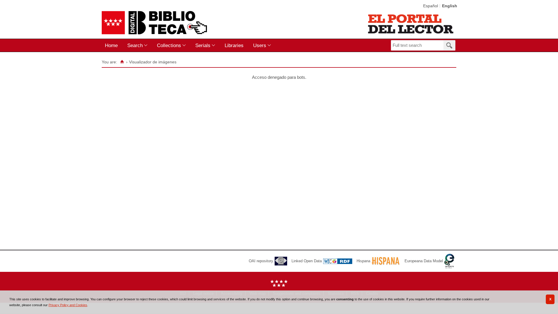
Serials (202, 45)
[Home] (121, 62)
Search (135, 45)
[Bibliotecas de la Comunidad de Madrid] (411, 23)
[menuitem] (113, 45)
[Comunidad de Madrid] (279, 285)
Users (259, 45)
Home (111, 45)
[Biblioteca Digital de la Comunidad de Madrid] (154, 22)
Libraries (234, 45)
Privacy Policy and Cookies (68, 305)
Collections (169, 45)
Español (430, 6)
